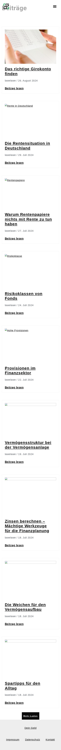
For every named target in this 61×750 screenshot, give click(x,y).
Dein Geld (31, 728)
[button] (54, 6)
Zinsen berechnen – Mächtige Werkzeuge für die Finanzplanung (27, 526)
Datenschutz (32, 739)
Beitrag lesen (14, 88)
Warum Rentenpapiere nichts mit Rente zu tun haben (28, 219)
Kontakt (50, 739)
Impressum (12, 739)
